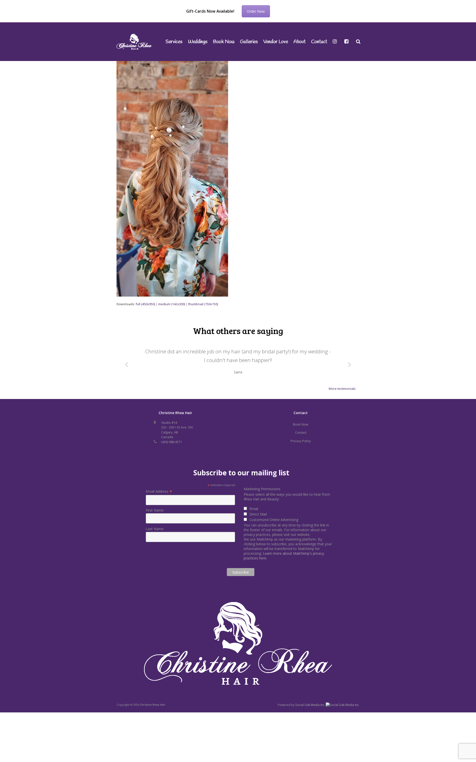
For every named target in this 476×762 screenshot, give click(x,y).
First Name (155, 518)
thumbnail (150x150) (203, 304)
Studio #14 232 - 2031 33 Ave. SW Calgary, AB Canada (177, 437)
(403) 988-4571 (171, 449)
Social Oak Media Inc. (310, 713)
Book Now (300, 432)
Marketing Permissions (262, 496)
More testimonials (342, 396)
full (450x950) (145, 304)
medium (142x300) (171, 304)
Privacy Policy (301, 448)
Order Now (256, 11)
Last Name (155, 536)
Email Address (159, 499)
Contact (300, 440)
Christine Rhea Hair (152, 712)
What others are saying (238, 330)
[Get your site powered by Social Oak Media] (342, 712)
